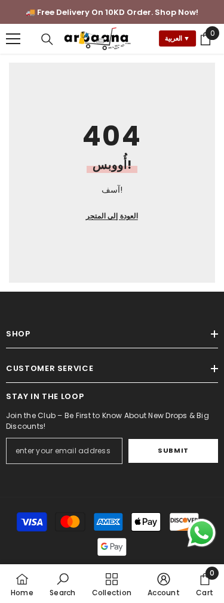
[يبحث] (47, 39)
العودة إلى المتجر (111, 216)
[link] (62, 584)
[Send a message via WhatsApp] (201, 533)
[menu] (13, 39)
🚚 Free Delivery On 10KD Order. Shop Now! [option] (112, 12)
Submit (173, 450)
